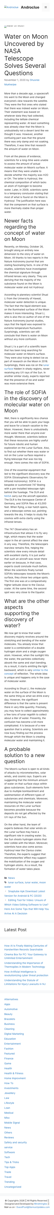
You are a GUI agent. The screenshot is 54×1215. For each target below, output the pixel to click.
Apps (7, 1004)
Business (9, 1024)
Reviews (9, 1137)
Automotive (11, 1009)
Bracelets (9, 1019)
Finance (8, 1058)
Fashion (8, 1048)
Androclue (30, 7)
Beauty (8, 1014)
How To (8, 1083)
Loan (7, 1107)
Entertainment (12, 1043)
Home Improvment (15, 1078)
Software (9, 1152)
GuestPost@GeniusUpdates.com (33, 1207)
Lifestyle (9, 1102)
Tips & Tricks (11, 1162)
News (11, 877)
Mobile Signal (12, 1122)
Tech (7, 1157)
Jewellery (9, 1093)
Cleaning (9, 1028)
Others (8, 1132)
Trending (9, 1181)
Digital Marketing (14, 1033)
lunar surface (15, 882)
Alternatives (11, 999)
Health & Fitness (13, 1073)
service (8, 1147)
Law (6, 1098)
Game (7, 1063)
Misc (7, 1117)
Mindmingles (40, 1203)
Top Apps (9, 1167)
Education (10, 1038)
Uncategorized (12, 1186)
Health (8, 1068)
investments (11, 1088)
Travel (7, 1177)
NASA (7, 496)
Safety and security (15, 1142)
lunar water (31, 882)
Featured (9, 1053)
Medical (8, 1112)
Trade (7, 1172)
